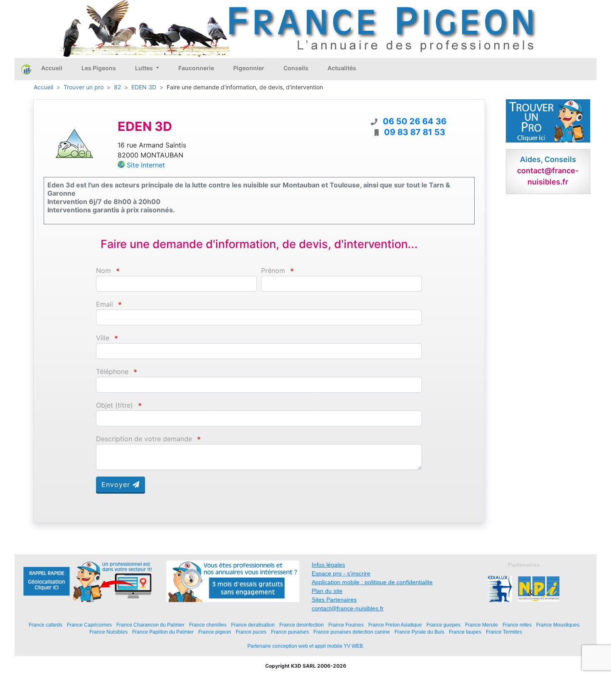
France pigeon (214, 631)
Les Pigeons (98, 67)
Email (104, 304)
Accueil (51, 67)
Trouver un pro (83, 87)
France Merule (481, 624)
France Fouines (346, 624)
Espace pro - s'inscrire (341, 573)
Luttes (144, 67)
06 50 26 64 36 (414, 121)
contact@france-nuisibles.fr (348, 608)
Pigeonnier (248, 67)
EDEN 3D (143, 87)
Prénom (273, 271)
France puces (251, 631)
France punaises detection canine (351, 631)
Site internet (146, 165)
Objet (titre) (114, 405)
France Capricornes (89, 624)
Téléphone (112, 372)
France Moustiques (557, 624)
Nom (103, 271)
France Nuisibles (108, 631)
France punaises (290, 631)
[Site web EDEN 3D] (74, 143)
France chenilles (208, 624)
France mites (517, 624)
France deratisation (253, 624)
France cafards (45, 624)
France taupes (465, 631)
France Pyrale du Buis (419, 631)
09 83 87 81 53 (414, 132)
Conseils (295, 67)
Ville (102, 338)
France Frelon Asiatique (395, 624)
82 (117, 87)
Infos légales (328, 564)
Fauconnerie (196, 67)
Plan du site (327, 591)
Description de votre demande (144, 439)
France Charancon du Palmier (150, 624)
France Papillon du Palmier (163, 631)
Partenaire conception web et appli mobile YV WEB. (305, 646)
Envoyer (117, 484)
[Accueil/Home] (26, 69)
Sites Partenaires (334, 599)
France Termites (504, 631)
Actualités (342, 67)
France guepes (443, 624)
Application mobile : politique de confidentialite (372, 582)
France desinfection (301, 624)
